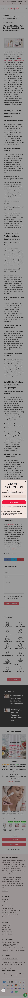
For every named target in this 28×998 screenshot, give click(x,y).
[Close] (25, 481)
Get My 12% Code (14, 502)
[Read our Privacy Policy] (25, 514)
